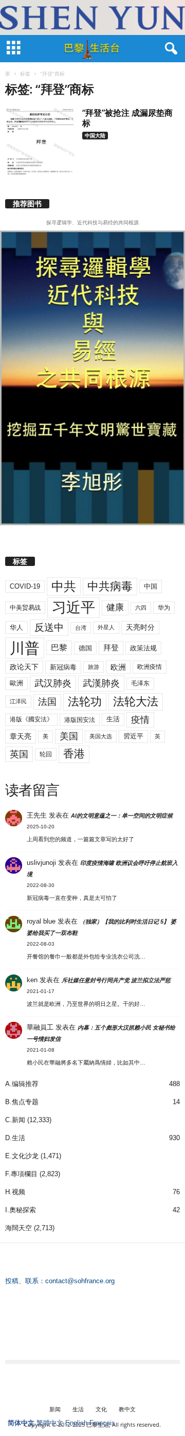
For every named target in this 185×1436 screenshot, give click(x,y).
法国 (47, 702)
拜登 (111, 647)
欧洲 (118, 667)
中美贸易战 (25, 607)
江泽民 (18, 701)
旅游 (93, 667)
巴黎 (59, 647)
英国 (19, 754)
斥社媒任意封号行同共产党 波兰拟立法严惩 (116, 980)
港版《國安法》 (31, 719)
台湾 (80, 628)
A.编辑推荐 (22, 1084)
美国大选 (100, 736)
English (76, 1423)
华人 (16, 627)
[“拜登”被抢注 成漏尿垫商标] (40, 141)
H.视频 (15, 1192)
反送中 (49, 627)
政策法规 (143, 648)
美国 (69, 736)
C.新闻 (15, 1120)
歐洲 (16, 683)
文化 (101, 1409)
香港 (74, 754)
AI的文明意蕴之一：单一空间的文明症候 (122, 815)
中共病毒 (110, 586)
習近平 (133, 736)
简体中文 (21, 1423)
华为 (164, 607)
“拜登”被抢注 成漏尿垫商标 (127, 118)
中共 (63, 586)
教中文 (127, 1409)
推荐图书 (27, 203)
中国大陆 (95, 135)
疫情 (140, 720)
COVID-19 (25, 586)
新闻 (55, 1409)
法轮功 (85, 701)
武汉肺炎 (52, 683)
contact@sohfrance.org (80, 1281)
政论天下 (24, 667)
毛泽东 (140, 683)
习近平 (73, 607)
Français (102, 1423)
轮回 (46, 754)
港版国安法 (79, 719)
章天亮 (20, 736)
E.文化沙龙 (22, 1156)
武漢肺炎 (101, 683)
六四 (140, 608)
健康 (115, 607)
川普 (25, 648)
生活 (113, 719)
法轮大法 (135, 701)
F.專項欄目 (21, 1174)
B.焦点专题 (22, 1102)
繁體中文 (49, 1423)
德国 (85, 648)
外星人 (106, 627)
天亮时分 (140, 627)
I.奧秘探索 (20, 1210)
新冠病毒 (63, 667)
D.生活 (15, 1138)
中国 (150, 586)
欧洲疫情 (149, 666)
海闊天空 (18, 1228)
